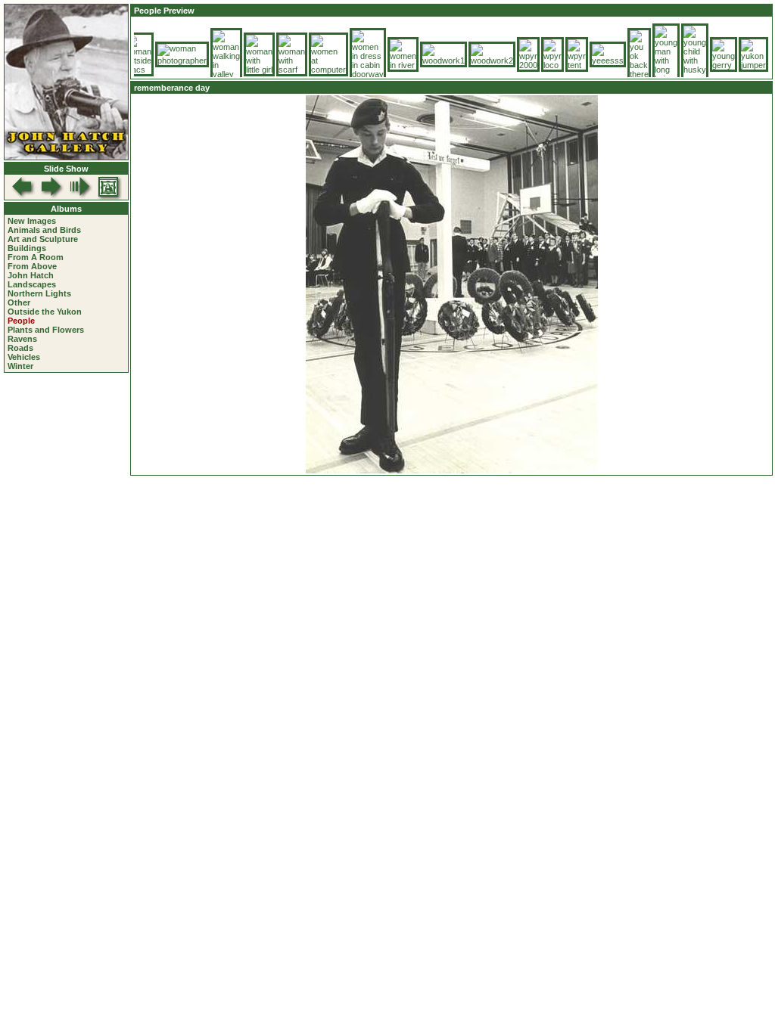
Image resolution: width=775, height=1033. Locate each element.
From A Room (36, 257)
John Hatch (31, 275)
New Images (32, 220)
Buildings (27, 248)
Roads (20, 347)
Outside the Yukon (45, 311)
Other (19, 302)
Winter (20, 366)
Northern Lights (39, 293)
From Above (32, 266)
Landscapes (32, 284)
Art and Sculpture (43, 239)
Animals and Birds (44, 229)
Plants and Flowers (46, 329)
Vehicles (24, 356)
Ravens (22, 338)
